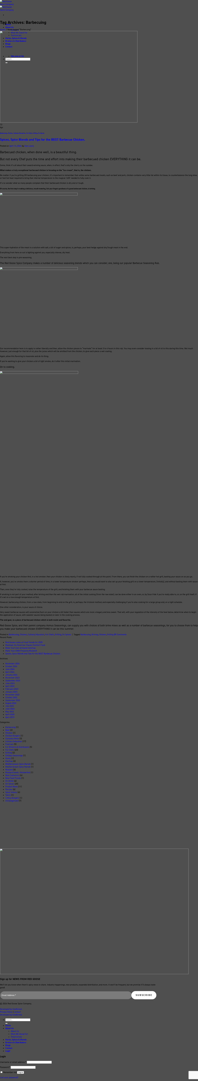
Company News (12, 738)
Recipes (8, 789)
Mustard (9, 769)
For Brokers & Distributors (17, 747)
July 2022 (9, 706)
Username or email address (13, 1062)
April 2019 (9, 717)
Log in (20, 1072)
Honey (8, 758)
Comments (120, 634)
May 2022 (9, 711)
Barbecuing (3, 133)
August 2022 (10, 703)
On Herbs (9, 780)
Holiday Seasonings (14, 755)
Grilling (35, 133)
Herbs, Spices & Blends (16, 1039)
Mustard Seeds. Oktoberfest (17, 772)
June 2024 (10, 669)
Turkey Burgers (12, 797)
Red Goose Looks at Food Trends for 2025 (24, 642)
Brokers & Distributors (15, 1042)
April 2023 (9, 686)
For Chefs (29, 133)
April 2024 (9, 672)
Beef (7, 730)
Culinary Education (19, 133)
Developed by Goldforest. (11, 1009)
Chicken (10, 133)
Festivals (9, 744)
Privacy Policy (6, 1011)
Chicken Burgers (12, 735)
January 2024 (11, 674)
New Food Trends (13, 778)
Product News (11, 786)
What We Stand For (19, 1034)
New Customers (12, 775)
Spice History (11, 792)
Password (5, 1067)
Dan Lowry (29, 145)
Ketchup (9, 761)
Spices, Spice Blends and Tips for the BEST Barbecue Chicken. (42, 139)
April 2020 (9, 714)
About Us (9, 27)
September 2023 (12, 680)
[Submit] (6, 1023)
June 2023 (10, 683)
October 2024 (11, 666)
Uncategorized (11, 800)
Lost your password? (9, 1077)
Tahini (8, 795)
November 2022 (12, 694)
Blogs (8, 1045)
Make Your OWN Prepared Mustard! (21, 650)
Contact (17, 1011)
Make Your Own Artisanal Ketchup (20, 648)
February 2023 (11, 689)
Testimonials (16, 1036)
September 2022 (12, 700)
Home (2, 29)
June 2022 (10, 708)
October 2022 (11, 697)
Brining (95, 634)
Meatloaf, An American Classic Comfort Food (25, 645)
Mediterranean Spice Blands (17, 764)
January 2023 (11, 691)
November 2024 (12, 663)
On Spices (41, 133)
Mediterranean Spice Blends (17, 766)
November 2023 (12, 677)
